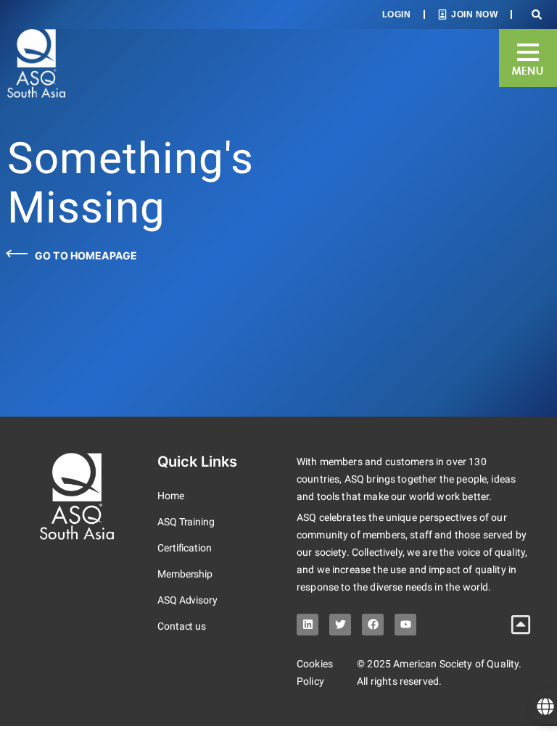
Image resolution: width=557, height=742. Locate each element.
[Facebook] (373, 624)
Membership (185, 574)
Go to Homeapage (86, 255)
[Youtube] (405, 624)
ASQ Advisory (187, 600)
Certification (184, 548)
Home (170, 495)
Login (396, 14)
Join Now (474, 14)
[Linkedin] (307, 624)
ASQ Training (186, 522)
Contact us (181, 626)
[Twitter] (340, 624)
